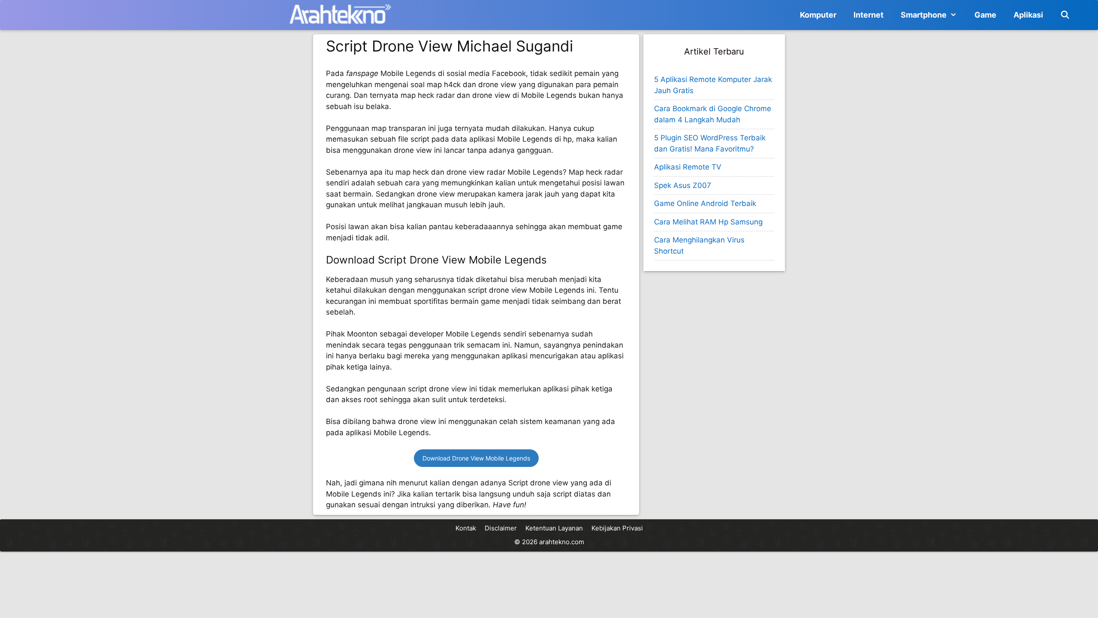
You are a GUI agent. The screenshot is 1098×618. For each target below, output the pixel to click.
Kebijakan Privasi (617, 528)
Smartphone (924, 14)
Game (985, 14)
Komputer (818, 14)
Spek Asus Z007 (682, 185)
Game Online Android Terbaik (705, 203)
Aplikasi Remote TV (687, 167)
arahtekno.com (561, 542)
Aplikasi (1028, 14)
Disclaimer (501, 528)
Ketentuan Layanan (554, 528)
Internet (869, 14)
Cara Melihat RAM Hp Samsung (708, 222)
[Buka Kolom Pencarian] (1065, 15)
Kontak (465, 528)
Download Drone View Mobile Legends (476, 458)
